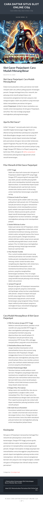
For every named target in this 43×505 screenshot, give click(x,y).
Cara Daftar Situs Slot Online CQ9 (21, 6)
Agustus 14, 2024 (9, 75)
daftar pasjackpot (29, 152)
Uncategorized (15, 472)
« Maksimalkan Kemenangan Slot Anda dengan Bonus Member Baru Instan (19, 482)
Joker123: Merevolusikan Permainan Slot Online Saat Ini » (21, 489)
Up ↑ (22, 501)
